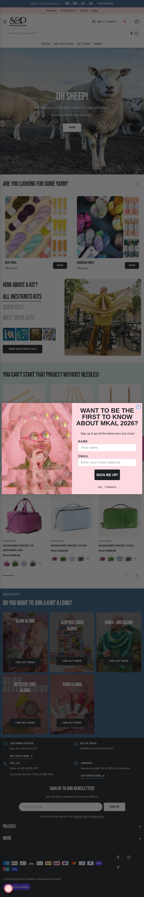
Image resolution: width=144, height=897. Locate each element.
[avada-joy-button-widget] (8, 888)
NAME (83, 441)
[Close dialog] (138, 407)
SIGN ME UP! (107, 475)
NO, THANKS (107, 487)
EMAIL (83, 456)
